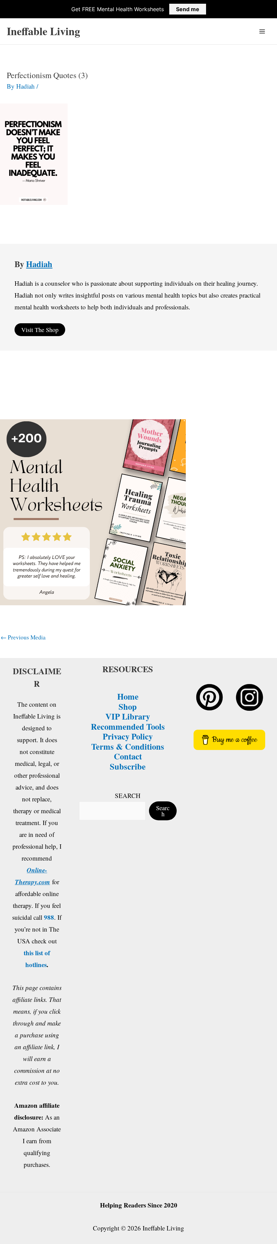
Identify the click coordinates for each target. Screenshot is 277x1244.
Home (127, 696)
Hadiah (39, 264)
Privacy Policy (128, 736)
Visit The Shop (39, 330)
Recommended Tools (128, 726)
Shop (128, 706)
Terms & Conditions (127, 746)
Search (163, 811)
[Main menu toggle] (262, 31)
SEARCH (128, 795)
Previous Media (23, 637)
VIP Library (127, 716)
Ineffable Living (43, 31)
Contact (128, 756)
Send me (187, 9)
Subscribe (128, 766)
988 (49, 917)
